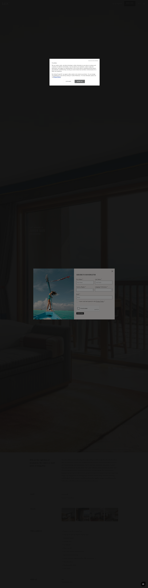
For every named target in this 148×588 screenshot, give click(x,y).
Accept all (79, 81)
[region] (74, 72)
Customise (68, 81)
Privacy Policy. (57, 77)
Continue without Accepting (93, 60)
